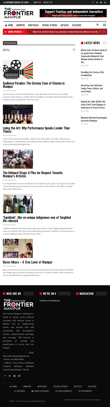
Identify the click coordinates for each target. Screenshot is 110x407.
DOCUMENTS (87, 390)
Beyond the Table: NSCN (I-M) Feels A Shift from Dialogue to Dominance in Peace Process (93, 104)
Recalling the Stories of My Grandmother (92, 73)
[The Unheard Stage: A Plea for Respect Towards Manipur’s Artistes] (18, 158)
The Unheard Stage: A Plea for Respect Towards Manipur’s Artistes (33, 174)
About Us (37, 2)
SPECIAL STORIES (49, 25)
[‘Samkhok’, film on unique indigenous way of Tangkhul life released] (18, 203)
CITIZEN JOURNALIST (63, 390)
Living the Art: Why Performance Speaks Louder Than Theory (36, 129)
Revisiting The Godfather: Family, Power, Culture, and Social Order (92, 88)
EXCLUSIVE (76, 25)
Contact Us (47, 2)
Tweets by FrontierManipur (50, 300)
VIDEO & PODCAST (41, 390)
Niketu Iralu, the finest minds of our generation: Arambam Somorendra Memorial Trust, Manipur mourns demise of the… (94, 56)
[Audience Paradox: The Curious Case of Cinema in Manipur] (18, 69)
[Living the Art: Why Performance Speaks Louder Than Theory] (18, 114)
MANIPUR (20, 25)
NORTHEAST (33, 25)
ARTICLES (65, 25)
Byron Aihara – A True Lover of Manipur (27, 262)
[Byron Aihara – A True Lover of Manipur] (18, 248)
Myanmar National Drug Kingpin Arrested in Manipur (94, 119)
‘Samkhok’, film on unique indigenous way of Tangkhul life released (37, 219)
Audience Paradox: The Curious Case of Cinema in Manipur (34, 85)
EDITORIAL (21, 390)
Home (10, 25)
